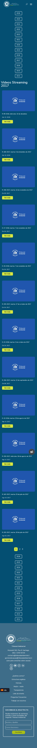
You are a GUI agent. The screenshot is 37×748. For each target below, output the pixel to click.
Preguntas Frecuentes (18, 697)
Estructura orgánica (18, 679)
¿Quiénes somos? (18, 676)
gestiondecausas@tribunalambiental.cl (18, 658)
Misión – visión (19, 687)
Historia (18, 683)
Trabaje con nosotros (18, 701)
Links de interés (18, 694)
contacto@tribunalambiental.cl (18, 655)
